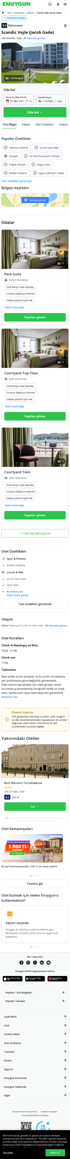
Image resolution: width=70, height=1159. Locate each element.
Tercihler (8, 1152)
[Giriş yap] (58, 4)
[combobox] (20, 101)
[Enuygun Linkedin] (42, 963)
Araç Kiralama (12, 1043)
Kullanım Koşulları (49, 1111)
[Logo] (16, 4)
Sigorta (8, 1069)
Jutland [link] (30, 12)
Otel (6, 1025)
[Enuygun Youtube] (49, 963)
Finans (8, 1060)
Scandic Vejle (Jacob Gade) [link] (49, 12)
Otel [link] (9, 12)
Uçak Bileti (10, 1016)
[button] (35, 63)
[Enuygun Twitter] (35, 963)
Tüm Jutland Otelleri (16, 17)
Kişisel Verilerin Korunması (25, 1111)
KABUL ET (55, 1152)
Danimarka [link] (19, 12)
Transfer (9, 1051)
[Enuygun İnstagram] (28, 963)
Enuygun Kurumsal (15, 1078)
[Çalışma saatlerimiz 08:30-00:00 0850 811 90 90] (49, 3)
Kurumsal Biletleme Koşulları (35, 1115)
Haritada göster (37, 200)
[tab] (9, 124)
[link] (2, 12)
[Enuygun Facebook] (21, 963)
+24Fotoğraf (16, 78)
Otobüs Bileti (12, 1034)
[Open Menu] (65, 4)
